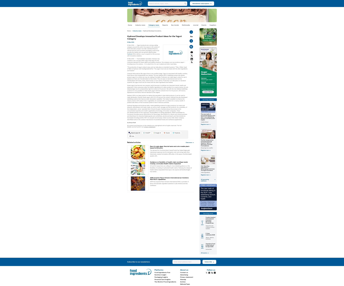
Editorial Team (185, 284)
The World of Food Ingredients (165, 282)
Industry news (140, 25)
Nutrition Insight (160, 275)
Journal (195, 25)
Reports (165, 25)
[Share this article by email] (192, 52)
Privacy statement (186, 277)
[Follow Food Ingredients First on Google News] (215, 273)
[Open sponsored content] (172, 22)
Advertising (184, 275)
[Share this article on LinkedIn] (192, 59)
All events (204, 253)
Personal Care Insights (163, 279)
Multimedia (186, 25)
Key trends (175, 25)
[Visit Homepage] (135, 6)
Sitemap (183, 279)
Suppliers (213, 25)
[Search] (185, 4)
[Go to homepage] (140, 275)
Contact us (184, 272)
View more (189, 142)
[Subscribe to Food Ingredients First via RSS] (192, 63)
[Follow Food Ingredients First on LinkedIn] (209, 273)
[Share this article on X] (192, 56)
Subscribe (208, 262)
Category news (154, 25)
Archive (183, 282)
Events (204, 25)
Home (130, 25)
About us (184, 270)
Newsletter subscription (201, 3)
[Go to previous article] (191, 47)
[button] (147, 132)
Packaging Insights (161, 277)
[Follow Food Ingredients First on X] (206, 273)
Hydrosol (129, 54)
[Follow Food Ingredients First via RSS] (212, 273)
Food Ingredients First (162, 272)
